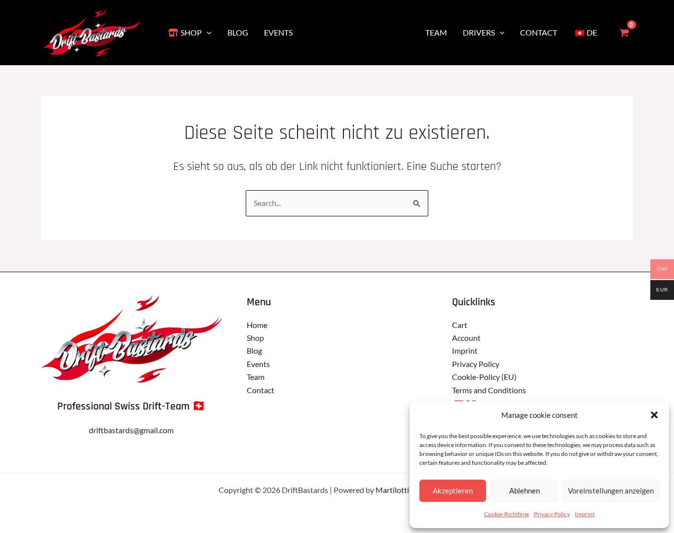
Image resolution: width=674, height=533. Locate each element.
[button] (654, 415)
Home (257, 324)
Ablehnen (524, 490)
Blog (254, 350)
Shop (255, 337)
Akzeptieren (453, 490)
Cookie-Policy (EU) (484, 376)
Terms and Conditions (489, 390)
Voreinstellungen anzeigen (611, 490)
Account (466, 337)
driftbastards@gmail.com (131, 430)
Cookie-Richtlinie (506, 514)
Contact (260, 390)
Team (255, 376)
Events (258, 364)
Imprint (585, 514)
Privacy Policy (552, 514)
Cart (459, 324)
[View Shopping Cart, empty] (624, 32)
